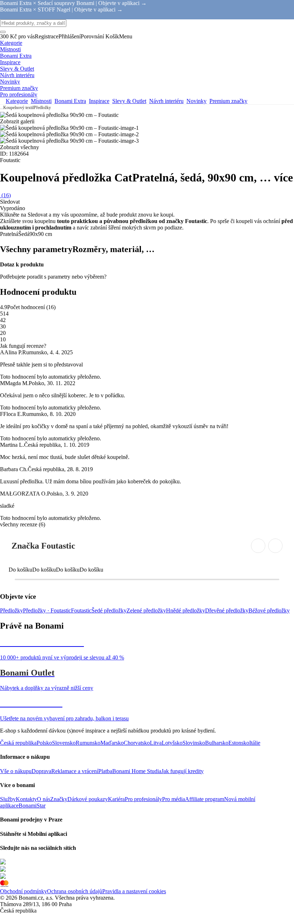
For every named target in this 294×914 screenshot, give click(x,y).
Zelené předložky (146, 610)
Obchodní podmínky (23, 891)
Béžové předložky (269, 610)
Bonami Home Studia (136, 771)
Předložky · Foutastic (47, 610)
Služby (8, 799)
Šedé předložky (109, 610)
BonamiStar (32, 805)
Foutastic (81, 610)
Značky (58, 799)
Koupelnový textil (18, 107)
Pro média (173, 799)
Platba (105, 771)
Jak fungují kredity (182, 771)
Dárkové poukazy (87, 799)
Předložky (42, 107)
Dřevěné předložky (226, 610)
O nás (43, 799)
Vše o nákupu (16, 771)
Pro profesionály (143, 799)
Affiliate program (204, 799)
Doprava (41, 771)
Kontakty (26, 799)
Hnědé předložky (185, 610)
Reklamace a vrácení (74, 771)
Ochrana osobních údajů (74, 891)
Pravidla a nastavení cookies (134, 891)
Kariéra (116, 799)
